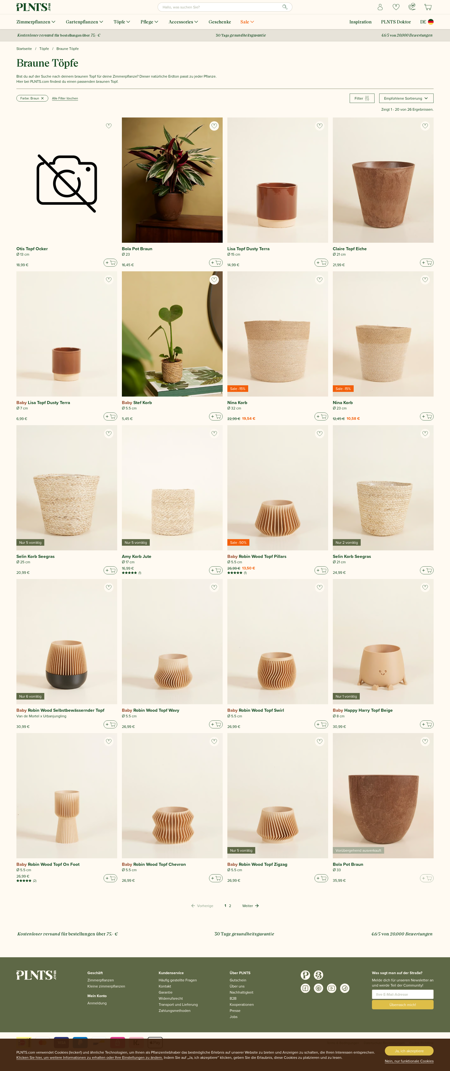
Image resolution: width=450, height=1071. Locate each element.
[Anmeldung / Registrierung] (380, 7)
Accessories (181, 22)
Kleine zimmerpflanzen (106, 986)
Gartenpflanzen (82, 22)
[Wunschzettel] (396, 7)
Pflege (147, 22)
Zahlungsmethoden (175, 1010)
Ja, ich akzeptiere (409, 1050)
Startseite (24, 48)
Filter (359, 98)
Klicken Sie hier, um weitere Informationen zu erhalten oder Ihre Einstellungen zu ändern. (89, 1057)
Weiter (247, 905)
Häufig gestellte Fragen (178, 980)
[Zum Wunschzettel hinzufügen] (108, 126)
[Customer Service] (412, 6)
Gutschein (238, 980)
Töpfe (119, 22)
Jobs (233, 1016)
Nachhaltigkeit (241, 992)
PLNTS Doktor (396, 22)
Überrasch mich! (403, 1004)
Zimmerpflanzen (33, 22)
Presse (235, 1010)
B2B (233, 998)
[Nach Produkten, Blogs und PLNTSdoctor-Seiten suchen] (285, 7)
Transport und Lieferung (178, 1004)
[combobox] (225, 7)
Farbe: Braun (29, 98)
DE (423, 22)
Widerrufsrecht (171, 998)
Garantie (165, 992)
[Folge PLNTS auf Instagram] (305, 975)
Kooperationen (242, 1004)
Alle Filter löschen (65, 98)
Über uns (237, 986)
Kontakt (165, 986)
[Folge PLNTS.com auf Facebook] (305, 988)
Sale (244, 22)
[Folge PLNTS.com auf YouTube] (331, 988)
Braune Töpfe (67, 48)
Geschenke (220, 22)
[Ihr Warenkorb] (428, 7)
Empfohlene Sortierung (403, 98)
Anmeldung (97, 1003)
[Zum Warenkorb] (110, 263)
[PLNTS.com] (33, 7)
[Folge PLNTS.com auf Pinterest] (318, 988)
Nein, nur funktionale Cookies (409, 1060)
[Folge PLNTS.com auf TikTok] (344, 988)
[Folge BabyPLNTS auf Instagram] (318, 975)
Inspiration (360, 22)
